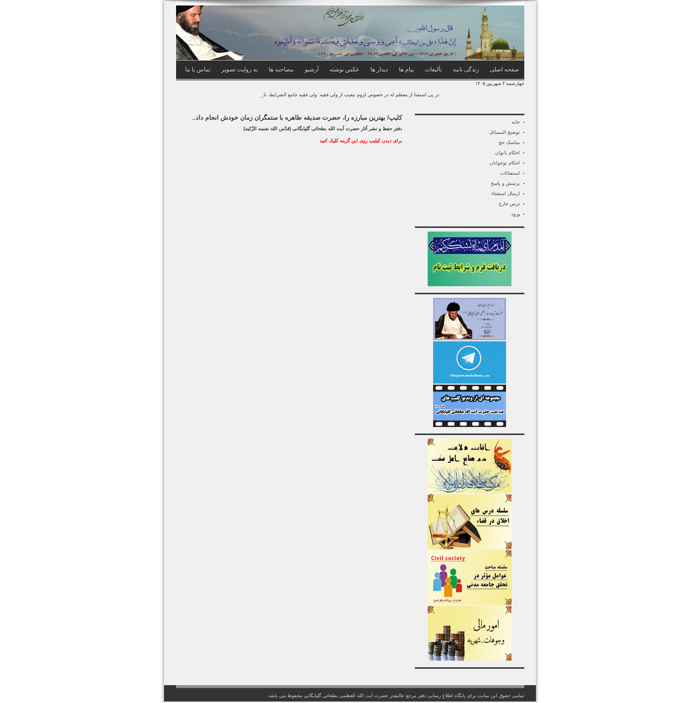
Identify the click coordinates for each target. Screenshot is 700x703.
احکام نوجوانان (505, 163)
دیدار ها (379, 69)
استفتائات (510, 173)
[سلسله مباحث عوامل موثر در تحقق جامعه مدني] (470, 603)
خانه (516, 122)
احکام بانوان (507, 152)
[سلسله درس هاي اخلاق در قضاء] (470, 547)
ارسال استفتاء (505, 193)
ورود (515, 214)
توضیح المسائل (504, 132)
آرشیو (312, 69)
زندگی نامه (466, 69)
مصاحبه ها (281, 69)
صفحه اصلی (504, 69)
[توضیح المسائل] (469, 338)
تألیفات (433, 69)
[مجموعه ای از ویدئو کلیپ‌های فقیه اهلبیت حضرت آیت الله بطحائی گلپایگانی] (469, 425)
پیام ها (406, 69)
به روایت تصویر (239, 69)
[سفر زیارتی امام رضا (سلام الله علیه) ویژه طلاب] (470, 284)
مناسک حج (509, 142)
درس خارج (509, 203)
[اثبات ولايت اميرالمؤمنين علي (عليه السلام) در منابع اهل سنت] (470, 491)
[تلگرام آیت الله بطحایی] (469, 382)
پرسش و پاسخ (505, 183)
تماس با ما (197, 69)
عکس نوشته (344, 69)
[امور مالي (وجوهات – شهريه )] (470, 659)
